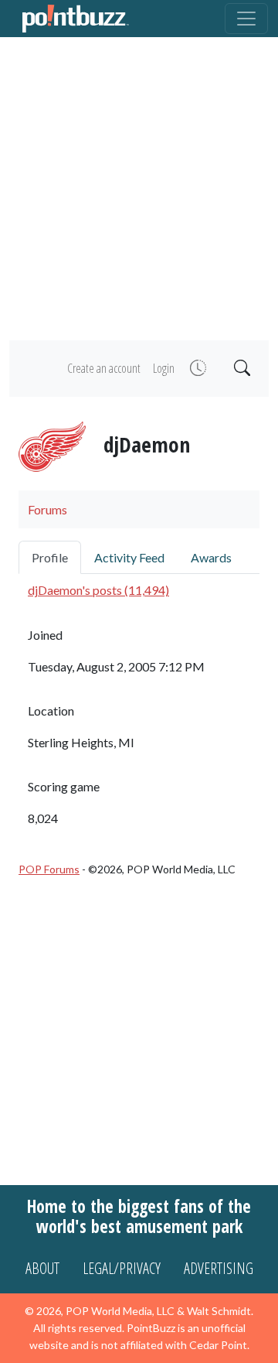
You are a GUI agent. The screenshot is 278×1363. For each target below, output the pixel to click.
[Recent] (196, 368)
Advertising (218, 1268)
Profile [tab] (50, 557)
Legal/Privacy (122, 1268)
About (42, 1268)
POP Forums (49, 869)
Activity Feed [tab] (129, 557)
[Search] (240, 368)
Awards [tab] (211, 557)
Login (164, 368)
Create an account (104, 368)
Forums (47, 509)
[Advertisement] (139, 189)
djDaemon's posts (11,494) (98, 589)
